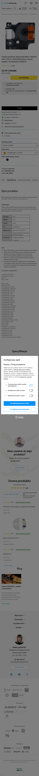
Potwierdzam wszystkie (19, 403)
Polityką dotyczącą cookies (22, 369)
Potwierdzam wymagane (19, 409)
